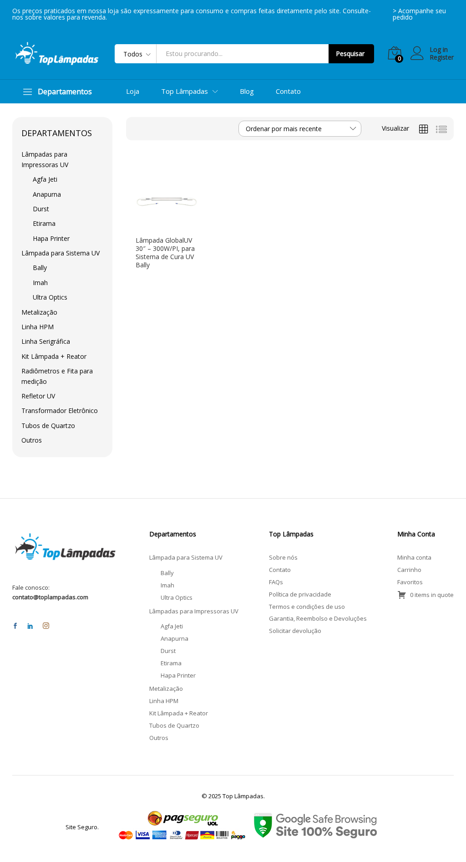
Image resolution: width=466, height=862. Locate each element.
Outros (31, 440)
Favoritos (410, 582)
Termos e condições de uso (307, 606)
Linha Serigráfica (45, 341)
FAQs (276, 582)
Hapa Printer (51, 238)
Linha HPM (37, 326)
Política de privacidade (300, 594)
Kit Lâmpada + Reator (53, 356)
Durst (41, 208)
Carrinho (409, 570)
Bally (40, 267)
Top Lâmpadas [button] (184, 91)
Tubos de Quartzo (48, 425)
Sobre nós (283, 557)
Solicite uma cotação (159, 227)
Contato (288, 91)
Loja (132, 91)
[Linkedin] (30, 626)
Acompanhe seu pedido (419, 13)
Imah (40, 282)
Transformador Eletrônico (59, 410)
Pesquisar (350, 53)
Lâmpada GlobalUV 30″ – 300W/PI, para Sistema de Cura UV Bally (165, 253)
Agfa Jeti (45, 179)
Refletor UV (38, 396)
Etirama (44, 223)
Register (442, 57)
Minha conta (414, 557)
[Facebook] (15, 626)
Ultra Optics (50, 297)
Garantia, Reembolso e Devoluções (318, 618)
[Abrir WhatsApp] (443, 839)
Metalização (39, 312)
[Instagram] (46, 626)
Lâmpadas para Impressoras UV (193, 611)
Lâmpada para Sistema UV (60, 253)
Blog (247, 91)
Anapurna (47, 194)
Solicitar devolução (295, 631)
